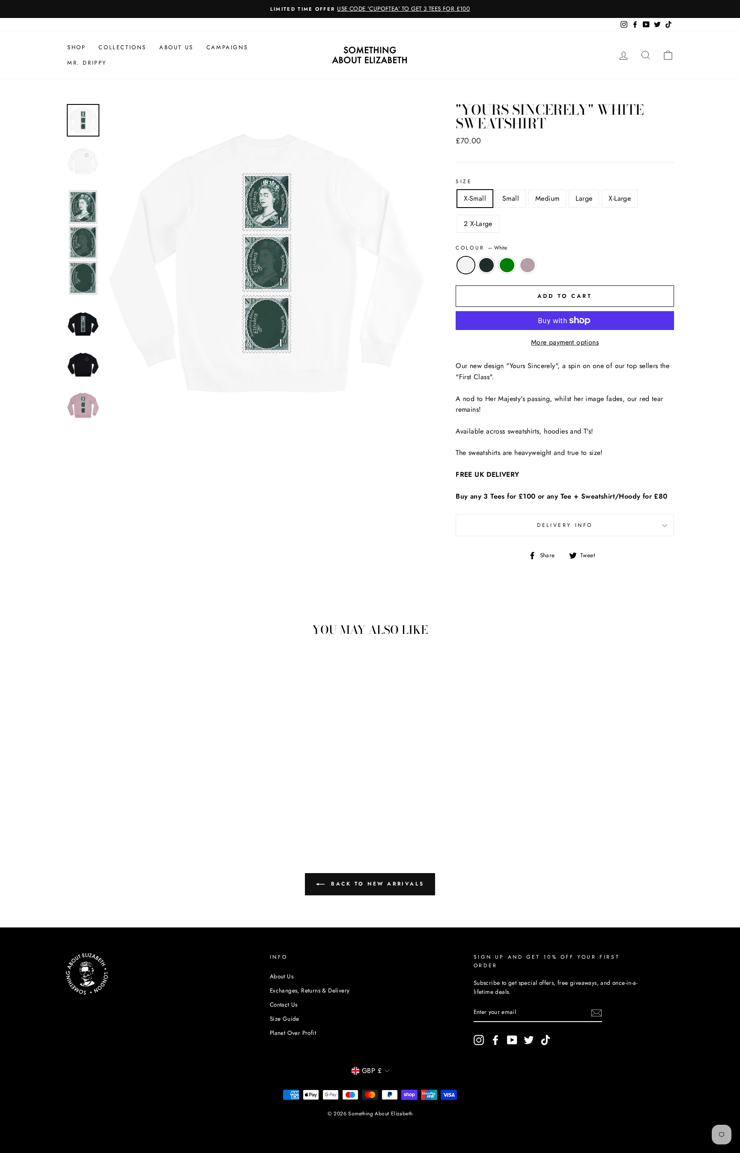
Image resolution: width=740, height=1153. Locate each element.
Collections (122, 47)
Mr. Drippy (87, 63)
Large (584, 198)
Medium (547, 198)
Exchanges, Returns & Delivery (310, 990)
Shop (76, 47)
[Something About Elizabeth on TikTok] (545, 1040)
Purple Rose (527, 265)
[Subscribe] (596, 1012)
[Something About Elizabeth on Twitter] (529, 1040)
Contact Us (284, 1004)
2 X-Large (478, 224)
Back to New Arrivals (376, 884)
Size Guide (284, 1018)
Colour (481, 248)
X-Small (475, 198)
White (465, 265)
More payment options (565, 342)
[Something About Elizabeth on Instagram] (479, 1040)
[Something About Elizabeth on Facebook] (495, 1040)
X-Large (620, 198)
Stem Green (507, 265)
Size (464, 181)
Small (510, 198)
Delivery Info (565, 525)
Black (486, 265)
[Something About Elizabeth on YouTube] (512, 1040)
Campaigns (227, 47)
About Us (176, 47)
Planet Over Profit (293, 1032)
